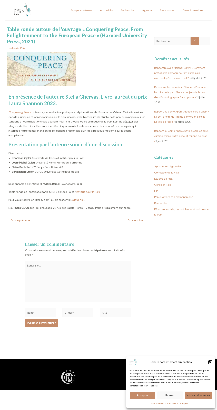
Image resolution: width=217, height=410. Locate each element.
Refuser (169, 395)
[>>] (195, 41)
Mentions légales (180, 403)
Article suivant (138, 220)
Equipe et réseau (81, 10)
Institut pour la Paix (88, 192)
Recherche (127, 10)
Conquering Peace (19, 112)
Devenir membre (193, 10)
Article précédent (20, 220)
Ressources (167, 10)
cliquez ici (78, 200)
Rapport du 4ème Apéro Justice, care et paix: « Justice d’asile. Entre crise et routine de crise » (182, 136)
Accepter (142, 395)
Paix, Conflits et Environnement (173, 197)
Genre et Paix (162, 185)
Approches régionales (168, 166)
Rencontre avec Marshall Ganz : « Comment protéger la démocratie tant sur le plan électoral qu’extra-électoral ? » (179, 73)
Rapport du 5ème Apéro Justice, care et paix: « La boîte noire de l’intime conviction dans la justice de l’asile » (181, 117)
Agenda (147, 10)
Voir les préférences (198, 395)
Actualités (106, 10)
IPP (156, 191)
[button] (210, 362)
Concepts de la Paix (166, 172)
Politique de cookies (161, 403)
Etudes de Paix (16, 48)
